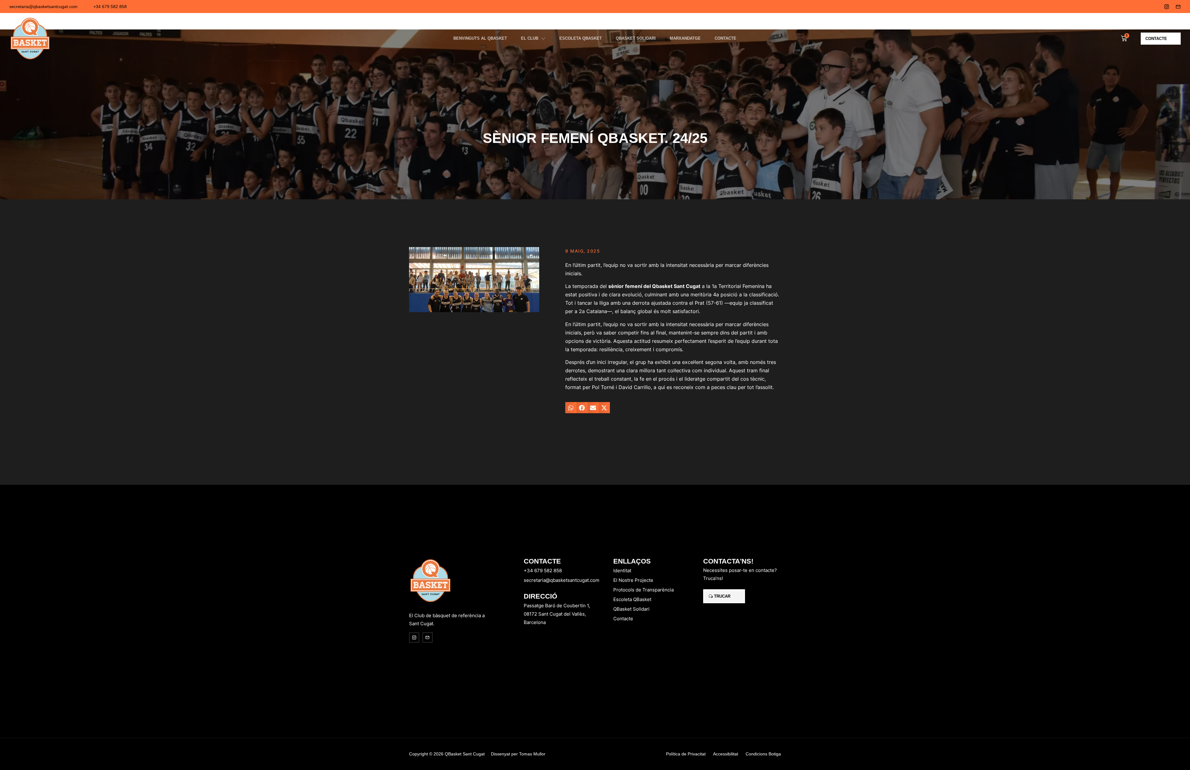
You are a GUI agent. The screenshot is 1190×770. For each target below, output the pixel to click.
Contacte (725, 38)
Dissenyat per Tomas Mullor (518, 753)
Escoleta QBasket (580, 38)
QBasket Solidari (636, 38)
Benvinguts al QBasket (480, 38)
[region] (80, 721)
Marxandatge (685, 38)
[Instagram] (1166, 6)
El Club (529, 38)
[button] (570, 407)
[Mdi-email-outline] (1178, 6)
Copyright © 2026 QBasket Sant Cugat (447, 753)
